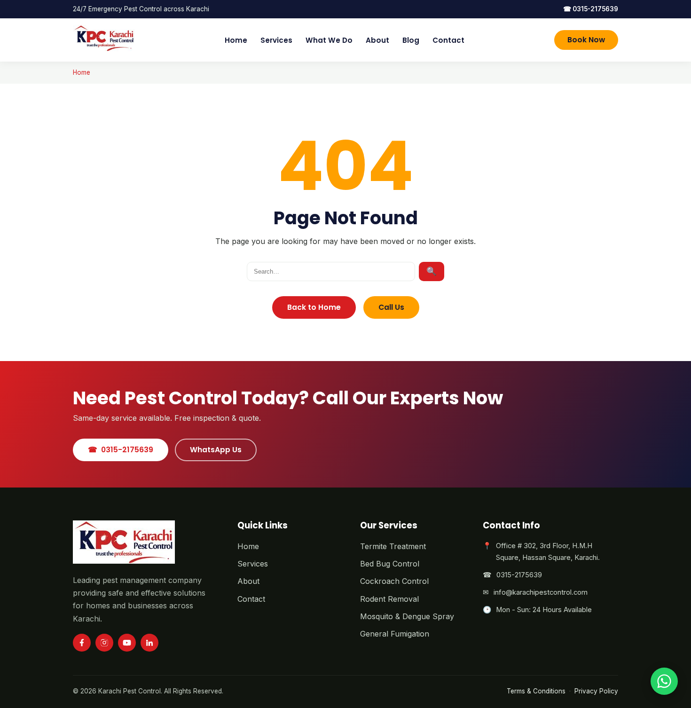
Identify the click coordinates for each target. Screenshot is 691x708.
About (377, 40)
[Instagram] (104, 643)
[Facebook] (82, 643)
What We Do (329, 40)
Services (276, 40)
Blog (410, 40)
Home (236, 40)
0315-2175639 (590, 9)
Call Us (391, 307)
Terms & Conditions (536, 691)
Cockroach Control (394, 581)
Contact (448, 40)
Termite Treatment (393, 546)
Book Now (586, 40)
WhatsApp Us (216, 450)
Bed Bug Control (389, 563)
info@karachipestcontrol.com (541, 592)
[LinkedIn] (149, 643)
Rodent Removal (389, 599)
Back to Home (314, 307)
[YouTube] (127, 643)
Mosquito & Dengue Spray (407, 616)
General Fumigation (394, 633)
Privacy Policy (596, 691)
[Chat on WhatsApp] (664, 681)
